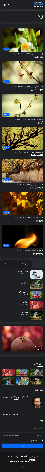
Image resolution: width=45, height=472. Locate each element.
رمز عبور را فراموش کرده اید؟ (11, 435)
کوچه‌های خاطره (36, 187)
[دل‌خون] (36, 305)
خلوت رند (25, 312)
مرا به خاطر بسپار (36, 440)
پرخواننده (23, 264)
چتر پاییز (39, 220)
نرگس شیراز (38, 57)
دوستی (26, 281)
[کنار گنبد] (22, 381)
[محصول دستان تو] (36, 295)
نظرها (7, 264)
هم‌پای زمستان (37, 89)
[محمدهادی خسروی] (38, 4)
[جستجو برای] (9, 5)
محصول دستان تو (22, 292)
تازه (38, 264)
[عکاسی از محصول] (36, 274)
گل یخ (40, 122)
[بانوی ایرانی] (8, 381)
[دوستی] (36, 284)
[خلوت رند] (36, 315)
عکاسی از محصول (22, 271)
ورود (22, 446)
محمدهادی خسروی (35, 54)
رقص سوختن (37, 253)
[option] (22, 338)
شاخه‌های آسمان (36, 155)
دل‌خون (25, 302)
